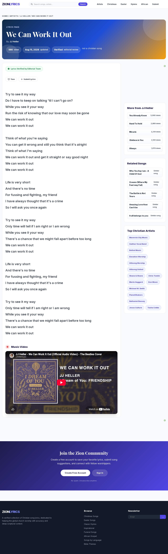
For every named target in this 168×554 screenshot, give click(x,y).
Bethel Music (135, 250)
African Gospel (90, 536)
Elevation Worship (137, 257)
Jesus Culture (135, 308)
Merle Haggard (136, 282)
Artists (100, 4)
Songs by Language (92, 540)
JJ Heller (25, 16)
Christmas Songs (91, 516)
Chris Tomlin (154, 276)
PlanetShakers (136, 295)
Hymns (134, 4)
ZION (11, 4)
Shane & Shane (136, 276)
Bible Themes (90, 544)
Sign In (100, 473)
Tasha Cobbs (153, 308)
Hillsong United (136, 269)
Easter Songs (89, 520)
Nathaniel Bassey (137, 301)
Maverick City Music (138, 237)
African (144, 4)
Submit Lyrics (30, 79)
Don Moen (153, 282)
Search (83, 4)
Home (5, 16)
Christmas (112, 4)
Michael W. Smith (137, 288)
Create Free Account (75, 473)
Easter (124, 4)
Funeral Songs (90, 532)
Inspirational (89, 528)
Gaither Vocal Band (137, 244)
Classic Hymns (90, 524)
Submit (155, 4)
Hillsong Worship (137, 263)
